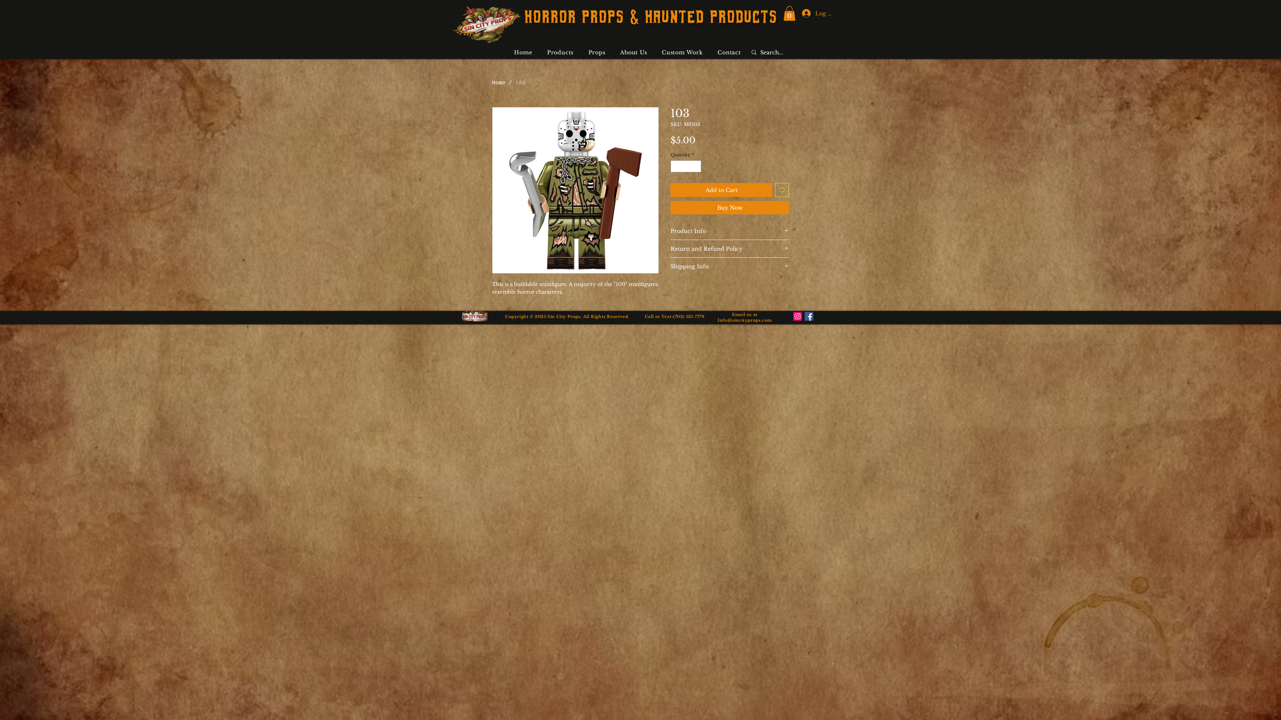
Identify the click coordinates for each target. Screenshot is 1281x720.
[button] (789, 13)
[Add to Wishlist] (782, 190)
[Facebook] (809, 316)
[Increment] (697, 166)
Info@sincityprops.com (745, 320)
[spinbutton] (686, 166)
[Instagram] (797, 316)
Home (498, 83)
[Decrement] (676, 166)
